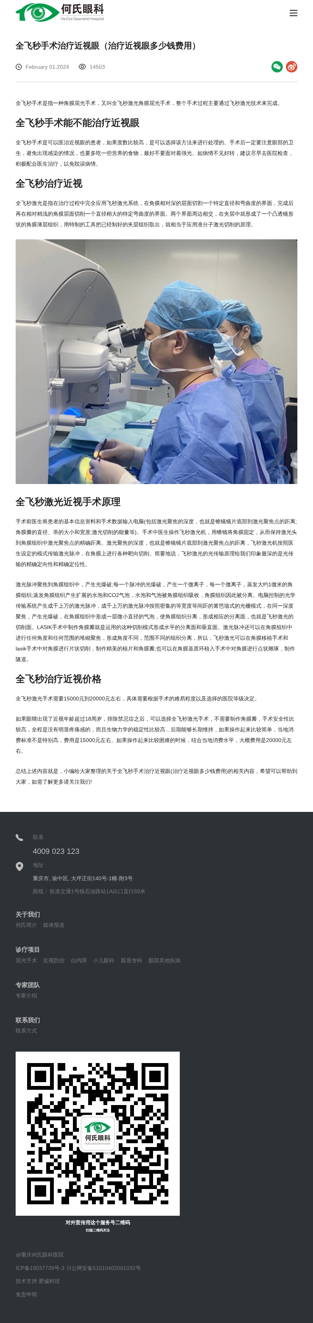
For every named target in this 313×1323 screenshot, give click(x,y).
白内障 (79, 960)
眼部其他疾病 (164, 960)
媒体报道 (54, 925)
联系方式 (26, 1031)
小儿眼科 (104, 960)
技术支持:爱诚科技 (38, 1281)
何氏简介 (26, 925)
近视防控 (54, 960)
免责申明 (26, 1294)
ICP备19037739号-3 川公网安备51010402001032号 (78, 1268)
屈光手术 (26, 960)
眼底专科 (131, 960)
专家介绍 (26, 995)
